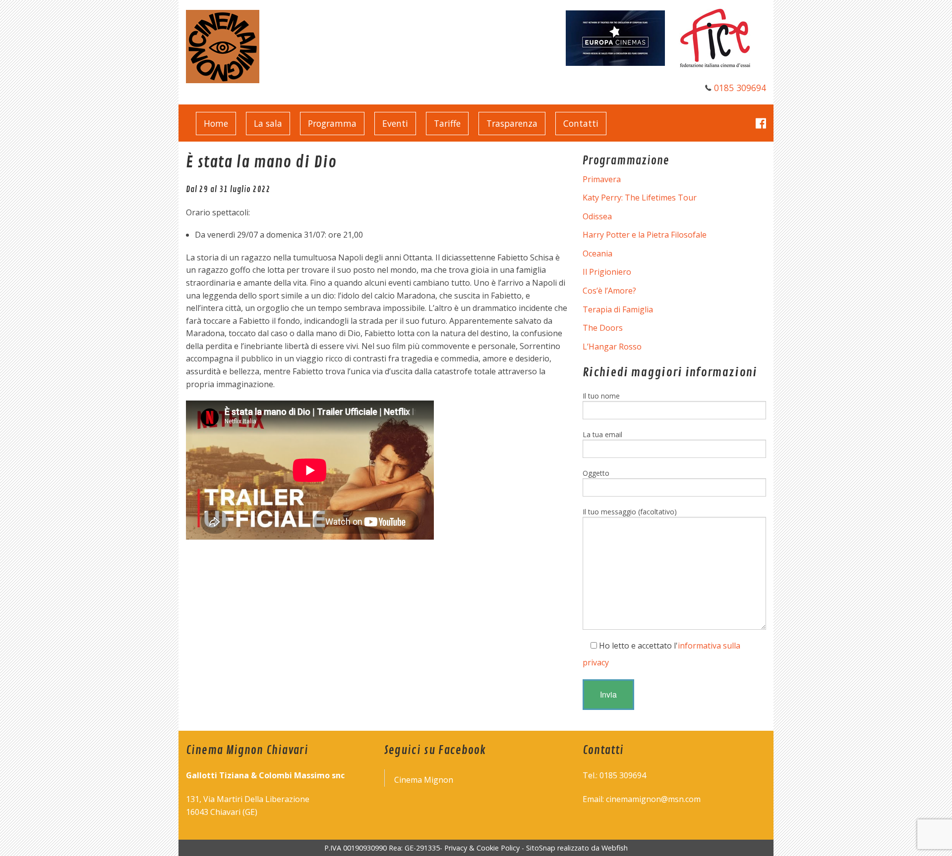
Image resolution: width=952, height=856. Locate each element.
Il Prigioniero (607, 271)
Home (216, 123)
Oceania (597, 253)
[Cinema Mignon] (222, 45)
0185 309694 (740, 88)
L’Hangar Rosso (612, 346)
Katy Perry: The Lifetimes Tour (640, 197)
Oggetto (596, 473)
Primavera (602, 179)
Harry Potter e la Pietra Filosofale (645, 234)
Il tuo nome (601, 396)
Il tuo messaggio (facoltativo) (630, 511)
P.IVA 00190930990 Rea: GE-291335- (384, 848)
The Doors (603, 327)
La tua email (602, 434)
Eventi (395, 123)
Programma (332, 123)
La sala (268, 123)
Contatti (580, 123)
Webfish (614, 848)
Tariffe (447, 123)
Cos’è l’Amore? (609, 290)
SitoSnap (540, 848)
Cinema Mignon (423, 779)
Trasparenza (511, 123)
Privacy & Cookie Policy (482, 848)
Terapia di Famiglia (618, 309)
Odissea (597, 216)
